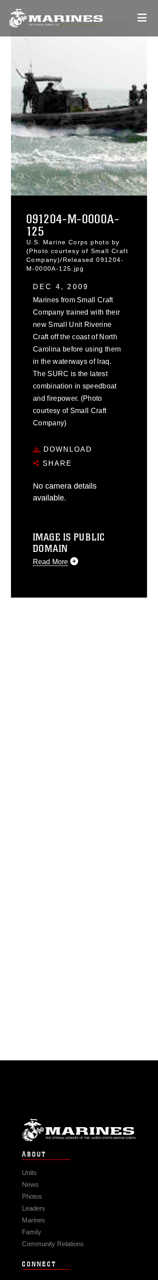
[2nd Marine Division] (56, 18)
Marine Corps (79, 1130)
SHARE (56, 463)
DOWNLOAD (66, 449)
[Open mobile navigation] (142, 17)
